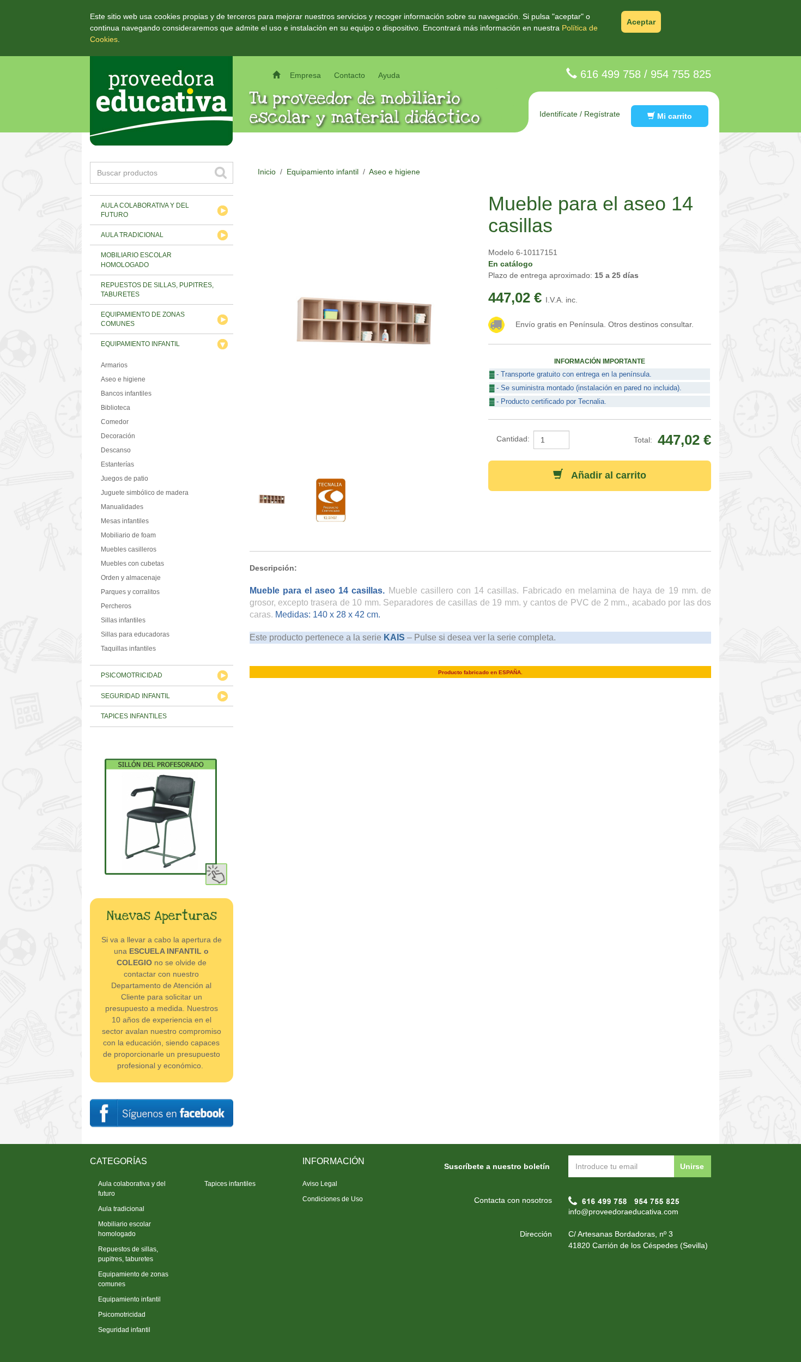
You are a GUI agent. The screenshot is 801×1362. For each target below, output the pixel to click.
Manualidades (122, 507)
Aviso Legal (319, 1184)
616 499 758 (610, 74)
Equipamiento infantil (140, 344)
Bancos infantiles (126, 393)
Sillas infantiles (123, 620)
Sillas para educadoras (135, 634)
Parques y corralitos (130, 592)
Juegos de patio (124, 478)
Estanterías (117, 464)
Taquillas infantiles (128, 648)
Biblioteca (115, 407)
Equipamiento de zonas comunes (143, 319)
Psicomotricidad (131, 675)
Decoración (118, 436)
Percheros (116, 606)
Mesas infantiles (125, 521)
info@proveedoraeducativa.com (623, 1211)
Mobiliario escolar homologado (136, 259)
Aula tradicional (132, 235)
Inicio (267, 171)
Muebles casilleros (128, 549)
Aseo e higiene (123, 379)
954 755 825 (681, 74)
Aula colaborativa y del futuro (145, 210)
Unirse (692, 1166)
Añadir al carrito (604, 475)
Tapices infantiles (134, 716)
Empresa (305, 75)
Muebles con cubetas (132, 563)
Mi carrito (673, 116)
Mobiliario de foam (128, 535)
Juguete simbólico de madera (145, 493)
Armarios (114, 365)
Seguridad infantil (135, 696)
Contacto (349, 75)
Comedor (115, 422)
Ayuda (389, 75)
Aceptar (641, 21)
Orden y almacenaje (131, 578)
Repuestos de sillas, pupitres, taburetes (157, 289)
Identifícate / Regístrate (579, 114)
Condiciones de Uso (332, 1199)
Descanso (116, 450)
